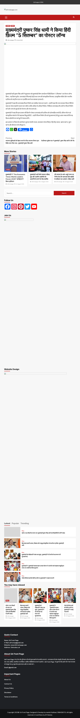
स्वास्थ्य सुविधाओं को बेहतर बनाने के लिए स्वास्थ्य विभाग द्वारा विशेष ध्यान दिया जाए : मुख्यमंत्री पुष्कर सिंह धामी (22, 140)
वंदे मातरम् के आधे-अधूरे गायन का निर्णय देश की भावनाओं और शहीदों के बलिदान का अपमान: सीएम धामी (64, 176)
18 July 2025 (19, 40)
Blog (56, 169)
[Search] (73, 17)
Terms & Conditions (11, 697)
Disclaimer (7, 692)
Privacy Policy (9, 688)
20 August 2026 (69, 181)
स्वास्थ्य (12, 26)
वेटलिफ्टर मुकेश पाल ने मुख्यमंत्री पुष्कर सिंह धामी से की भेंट (57, 139)
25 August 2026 (11, 618)
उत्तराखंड (8, 26)
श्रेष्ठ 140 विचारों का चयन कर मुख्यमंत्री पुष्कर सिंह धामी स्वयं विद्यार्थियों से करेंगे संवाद (43, 533)
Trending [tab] (24, 523)
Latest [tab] (7, 523)
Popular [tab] (15, 523)
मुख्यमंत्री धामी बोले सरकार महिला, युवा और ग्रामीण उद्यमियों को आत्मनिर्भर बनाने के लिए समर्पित (40, 176)
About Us (7, 679)
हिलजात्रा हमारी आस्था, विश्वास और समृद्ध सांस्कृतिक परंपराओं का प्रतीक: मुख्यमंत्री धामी (25, 610)
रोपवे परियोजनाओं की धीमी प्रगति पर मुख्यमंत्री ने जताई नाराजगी (38, 578)
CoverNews (39, 715)
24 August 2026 (55, 622)
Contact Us (8, 684)
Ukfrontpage (10, 40)
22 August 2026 (20, 184)
